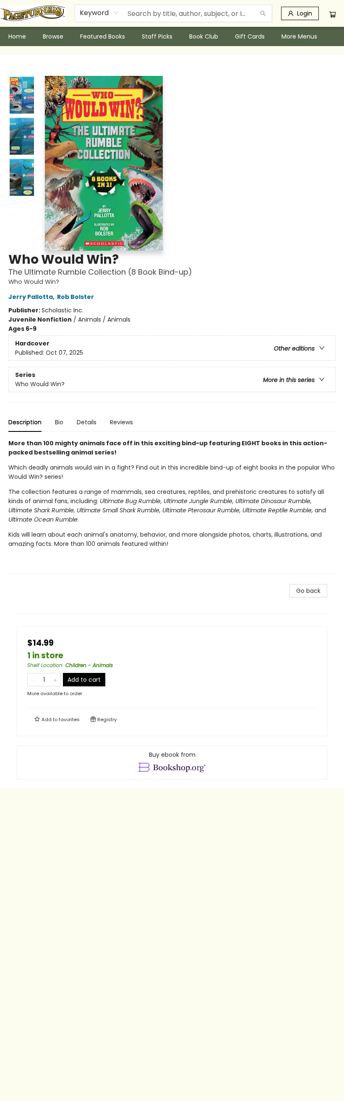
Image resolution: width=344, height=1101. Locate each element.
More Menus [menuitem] (299, 36)
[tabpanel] (172, 506)
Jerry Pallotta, (32, 297)
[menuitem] (17, 36)
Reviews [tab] (121, 422)
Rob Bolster (75, 297)
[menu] (172, 36)
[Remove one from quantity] (33, 679)
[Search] (263, 13)
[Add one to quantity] (55, 679)
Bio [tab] (59, 422)
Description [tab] (25, 422)
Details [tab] (86, 422)
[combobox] (99, 13)
